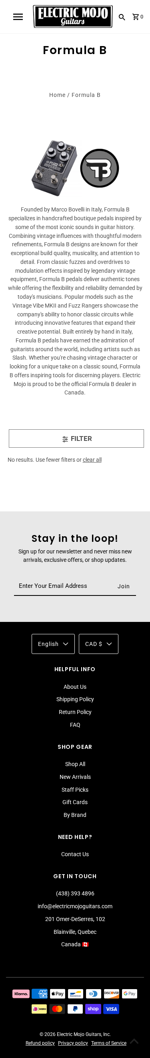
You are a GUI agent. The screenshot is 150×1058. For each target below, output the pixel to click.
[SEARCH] (122, 17)
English (48, 644)
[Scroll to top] (134, 1042)
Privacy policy (73, 1043)
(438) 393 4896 (75, 893)
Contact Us (75, 854)
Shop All (75, 764)
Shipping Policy (75, 699)
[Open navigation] (18, 17)
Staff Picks (75, 789)
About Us (75, 687)
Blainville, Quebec (75, 932)
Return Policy (75, 712)
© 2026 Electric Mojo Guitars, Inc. (75, 1034)
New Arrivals (75, 777)
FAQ (75, 725)
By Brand (75, 815)
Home (57, 95)
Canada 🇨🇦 (75, 944)
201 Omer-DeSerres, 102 (75, 919)
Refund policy (40, 1043)
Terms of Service (108, 1043)
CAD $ (93, 644)
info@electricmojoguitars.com (75, 906)
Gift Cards (75, 802)
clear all (92, 460)
